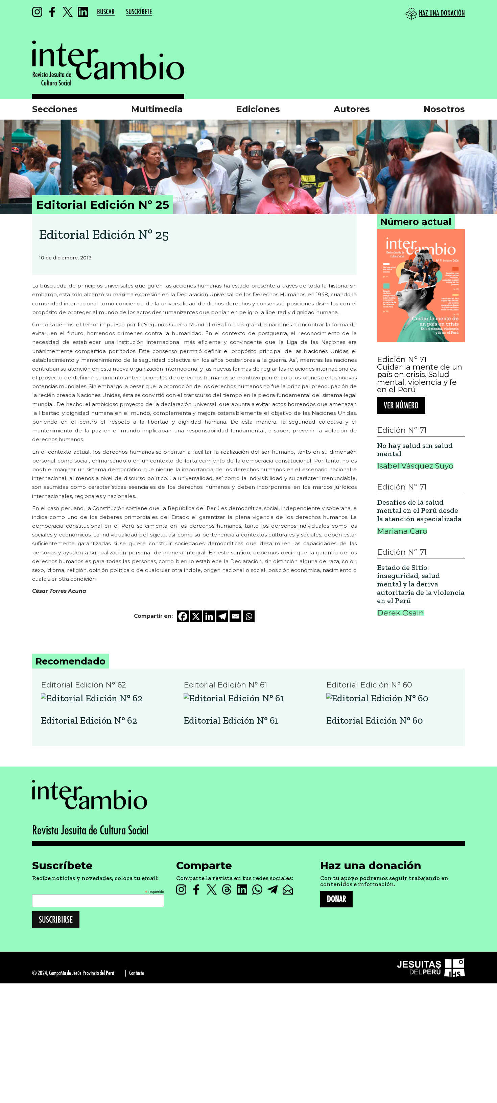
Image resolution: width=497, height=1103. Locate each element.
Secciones (54, 109)
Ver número (401, 405)
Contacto (136, 973)
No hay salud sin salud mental (415, 450)
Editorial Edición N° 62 (89, 721)
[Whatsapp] (249, 616)
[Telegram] (222, 616)
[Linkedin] (209, 616)
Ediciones (258, 109)
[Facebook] (183, 616)
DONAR (336, 899)
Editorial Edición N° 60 (374, 721)
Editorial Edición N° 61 (231, 721)
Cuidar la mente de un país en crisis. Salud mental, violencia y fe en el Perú (419, 378)
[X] (196, 616)
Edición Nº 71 (402, 359)
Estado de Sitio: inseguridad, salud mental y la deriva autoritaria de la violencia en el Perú (421, 584)
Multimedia (157, 109)
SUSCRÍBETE (139, 12)
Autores (352, 109)
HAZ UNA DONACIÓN (442, 13)
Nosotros (444, 109)
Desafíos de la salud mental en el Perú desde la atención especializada (419, 510)
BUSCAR (106, 12)
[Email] (235, 616)
